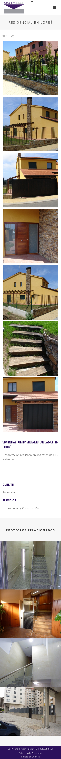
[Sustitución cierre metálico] (30, 702)
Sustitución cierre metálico (30, 722)
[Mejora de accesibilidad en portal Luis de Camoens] (30, 556)
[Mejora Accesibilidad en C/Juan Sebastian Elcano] (30, 605)
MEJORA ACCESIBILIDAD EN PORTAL (31, 674)
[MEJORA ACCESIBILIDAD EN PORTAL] (30, 653)
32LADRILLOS (47, 748)
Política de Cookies (30, 756)
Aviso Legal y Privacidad (30, 753)
